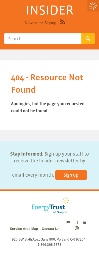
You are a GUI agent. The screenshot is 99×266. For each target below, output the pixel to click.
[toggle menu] (6, 6)
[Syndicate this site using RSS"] (62, 26)
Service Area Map (24, 229)
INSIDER (49, 9)
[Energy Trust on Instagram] (77, 229)
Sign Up (71, 175)
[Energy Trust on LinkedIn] (84, 222)
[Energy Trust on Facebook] (77, 222)
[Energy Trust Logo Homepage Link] (49, 211)
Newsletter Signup (40, 23)
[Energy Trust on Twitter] (69, 222)
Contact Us (50, 229)
